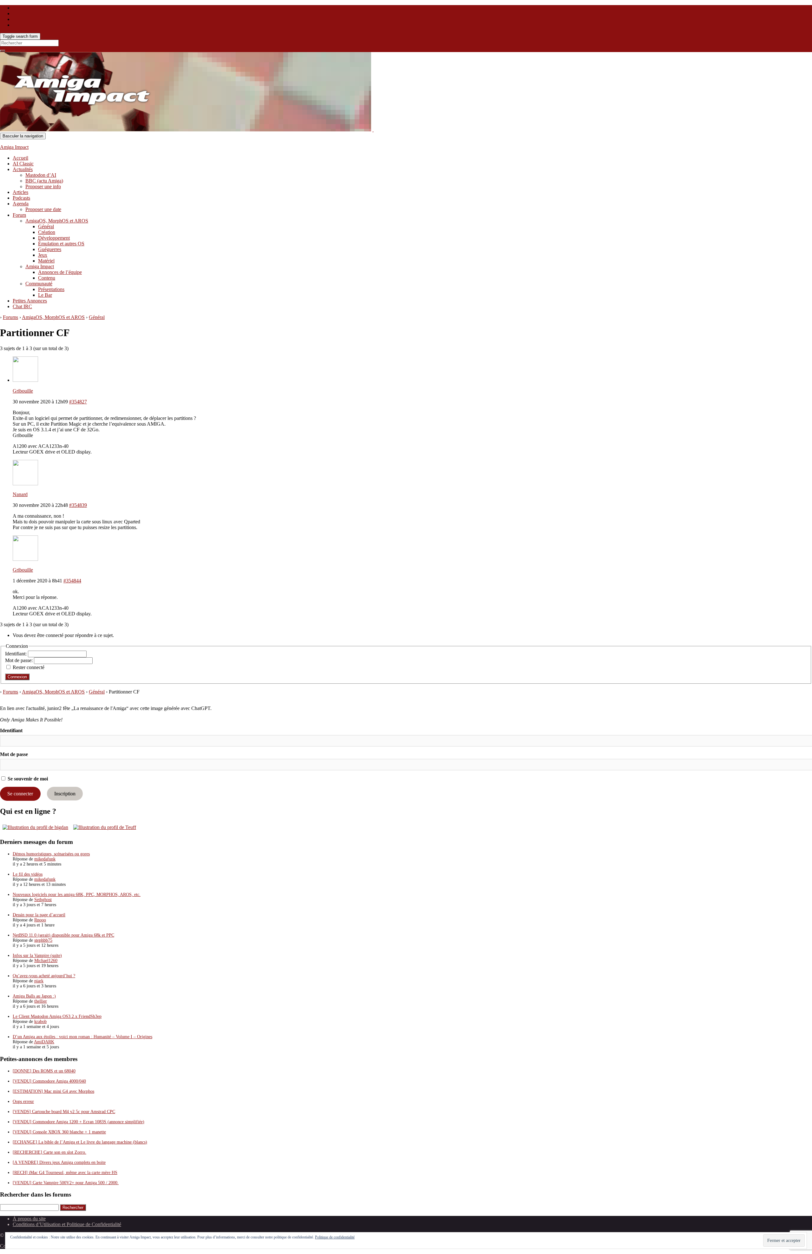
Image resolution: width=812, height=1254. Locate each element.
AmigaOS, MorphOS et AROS (56, 220)
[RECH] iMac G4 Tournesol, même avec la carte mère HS (65, 1172)
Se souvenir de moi (27, 778)
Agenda (21, 203)
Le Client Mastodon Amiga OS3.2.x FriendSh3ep (57, 1016)
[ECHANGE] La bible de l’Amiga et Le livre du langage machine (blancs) (80, 1142)
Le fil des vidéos (28, 874)
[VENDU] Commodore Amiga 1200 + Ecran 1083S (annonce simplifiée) (78, 1121)
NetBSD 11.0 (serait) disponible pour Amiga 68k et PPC (63, 935)
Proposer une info (43, 186)
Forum (19, 215)
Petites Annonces (30, 300)
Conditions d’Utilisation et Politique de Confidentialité (67, 1224)
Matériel (46, 260)
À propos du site (29, 1218)
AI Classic (23, 163)
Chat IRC (22, 306)
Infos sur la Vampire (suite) (37, 955)
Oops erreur (23, 1101)
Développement (54, 238)
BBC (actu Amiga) (44, 180)
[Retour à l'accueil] (373, 129)
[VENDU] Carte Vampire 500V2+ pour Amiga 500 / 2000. (66, 1182)
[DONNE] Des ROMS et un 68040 (44, 1071)
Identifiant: (16, 653)
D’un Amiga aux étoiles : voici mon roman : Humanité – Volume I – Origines (82, 1036)
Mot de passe (14, 754)
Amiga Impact (14, 147)
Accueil (20, 158)
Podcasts (21, 198)
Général (46, 226)
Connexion (17, 676)
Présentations (51, 289)
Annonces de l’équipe (60, 272)
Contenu (46, 278)
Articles (20, 192)
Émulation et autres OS (61, 243)
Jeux (42, 255)
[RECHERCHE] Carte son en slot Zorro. (49, 1152)
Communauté (38, 283)
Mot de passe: (19, 660)
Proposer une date (43, 209)
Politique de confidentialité (335, 1237)
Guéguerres (49, 249)
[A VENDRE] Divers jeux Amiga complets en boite (59, 1162)
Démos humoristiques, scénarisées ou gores (51, 854)
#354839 (78, 505)
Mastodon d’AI (40, 175)
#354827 (78, 401)
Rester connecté (28, 667)
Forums (10, 317)
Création (46, 232)
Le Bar (45, 295)
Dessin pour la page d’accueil (39, 914)
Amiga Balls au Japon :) (34, 996)
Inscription (64, 793)
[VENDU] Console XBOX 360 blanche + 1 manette (59, 1132)
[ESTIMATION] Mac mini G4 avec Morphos (53, 1091)
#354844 (72, 580)
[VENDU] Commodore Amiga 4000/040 (49, 1081)
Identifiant (11, 730)
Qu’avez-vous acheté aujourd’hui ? (44, 975)
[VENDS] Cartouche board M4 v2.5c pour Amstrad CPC (64, 1111)
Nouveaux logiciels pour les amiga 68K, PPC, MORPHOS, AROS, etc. (77, 894)
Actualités (23, 169)
